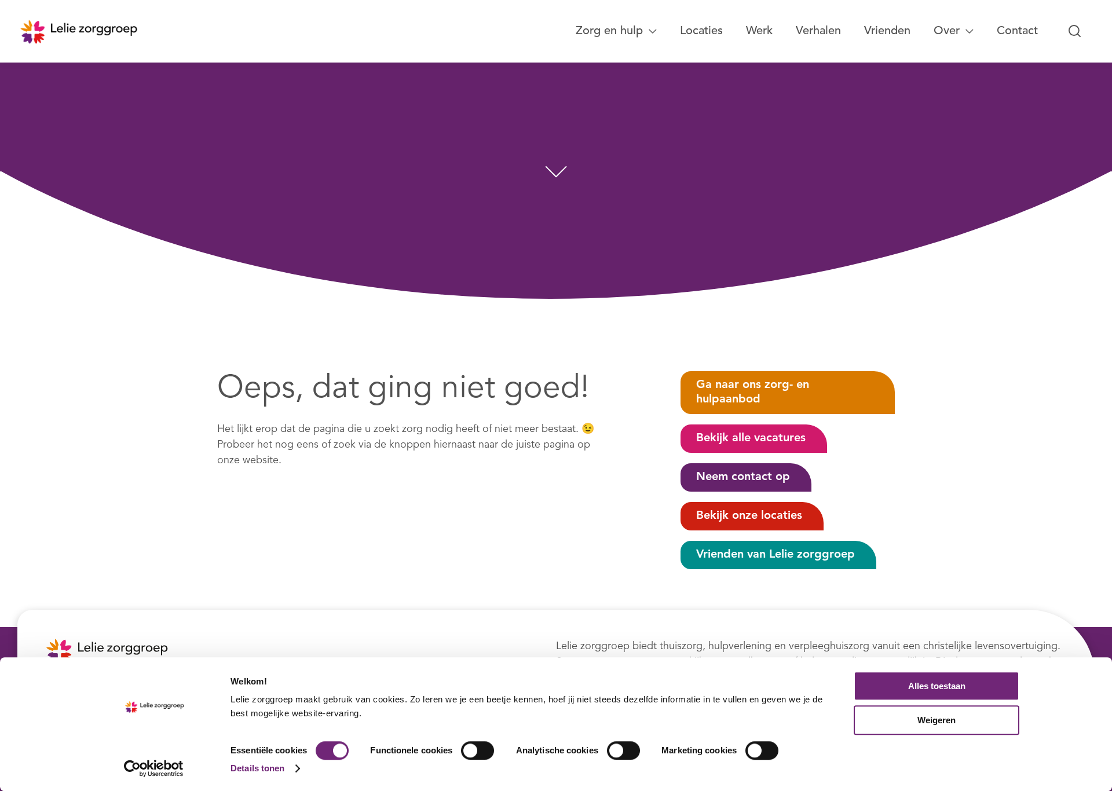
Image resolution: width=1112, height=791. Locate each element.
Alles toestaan (936, 686)
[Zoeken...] (1075, 31)
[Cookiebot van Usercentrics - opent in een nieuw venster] (153, 768)
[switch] (477, 750)
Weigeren (936, 720)
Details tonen (257, 768)
